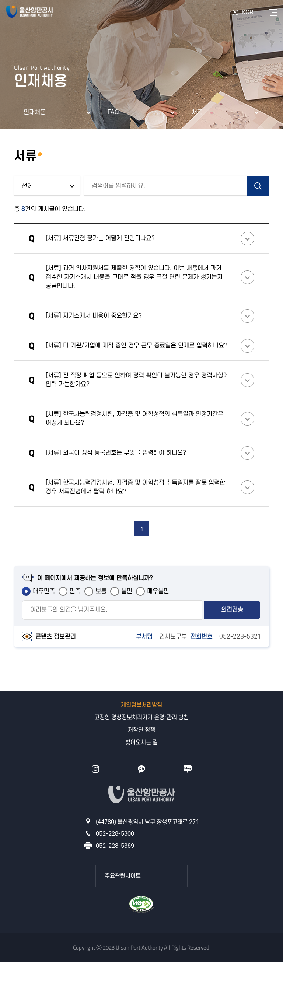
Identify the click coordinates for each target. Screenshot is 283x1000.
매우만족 (44, 591)
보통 (100, 591)
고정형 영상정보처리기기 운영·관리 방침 (141, 717)
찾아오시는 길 (141, 742)
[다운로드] (141, 906)
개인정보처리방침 (141, 705)
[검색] (258, 186)
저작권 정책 (141, 730)
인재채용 (35, 112)
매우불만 (158, 591)
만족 (75, 591)
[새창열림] (95, 769)
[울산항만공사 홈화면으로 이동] (29, 13)
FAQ (113, 112)
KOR (248, 12)
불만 (126, 591)
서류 (197, 112)
